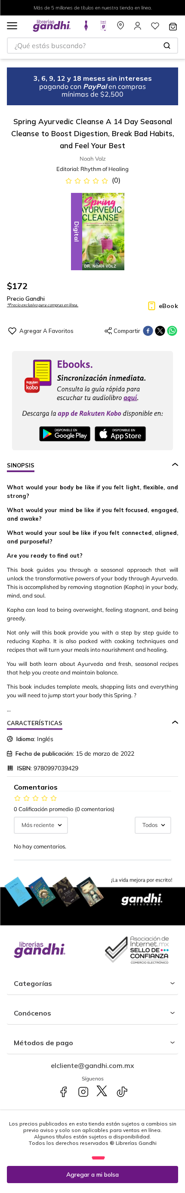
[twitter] (160, 331)
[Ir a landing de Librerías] (120, 28)
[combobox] (92, 45)
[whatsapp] (172, 331)
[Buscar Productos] (166, 45)
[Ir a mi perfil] (138, 28)
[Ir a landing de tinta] (86, 28)
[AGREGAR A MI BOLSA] (92, 1174)
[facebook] (148, 331)
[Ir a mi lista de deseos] (155, 28)
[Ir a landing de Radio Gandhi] (103, 28)
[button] (12, 26)
